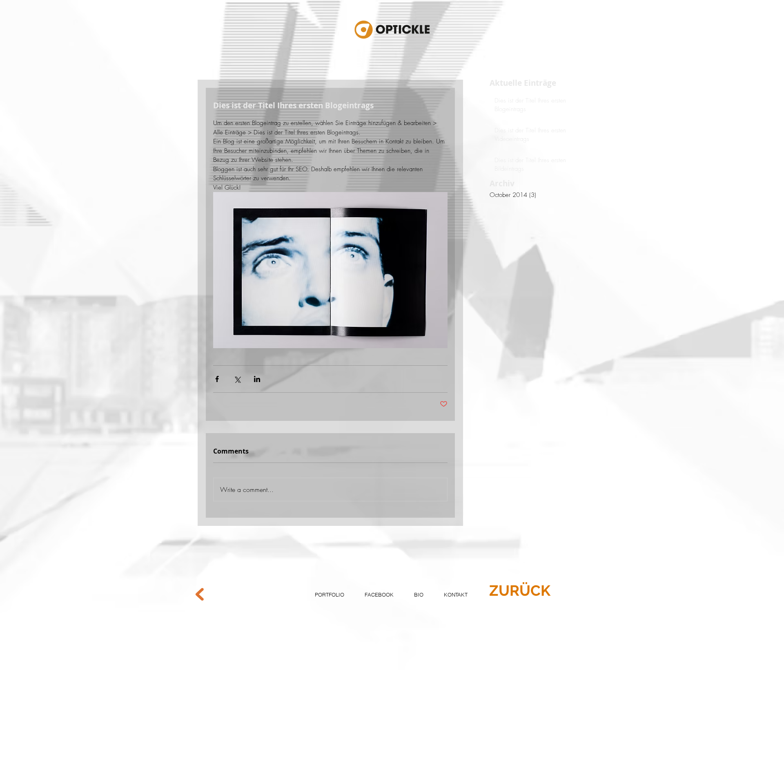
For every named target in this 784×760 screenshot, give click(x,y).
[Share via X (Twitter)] (237, 379)
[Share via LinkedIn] (257, 379)
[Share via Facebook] (217, 379)
